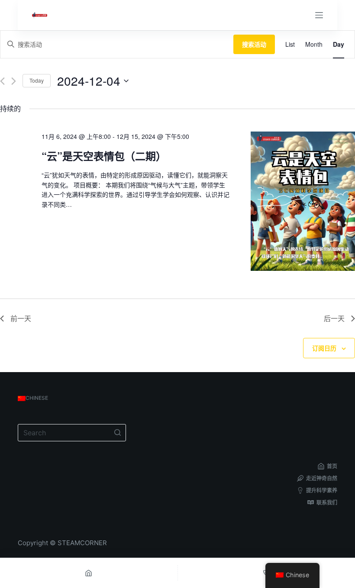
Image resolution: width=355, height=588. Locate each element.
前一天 (20, 318)
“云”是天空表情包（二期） (104, 155)
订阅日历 (324, 348)
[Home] (88, 573)
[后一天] (13, 81)
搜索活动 (254, 44)
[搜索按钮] (117, 432)
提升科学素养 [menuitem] (321, 490)
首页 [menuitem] (332, 466)
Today (36, 80)
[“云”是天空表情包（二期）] (303, 201)
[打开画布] (319, 15)
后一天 (334, 318)
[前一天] (2, 81)
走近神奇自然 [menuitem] (321, 478)
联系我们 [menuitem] (326, 502)
